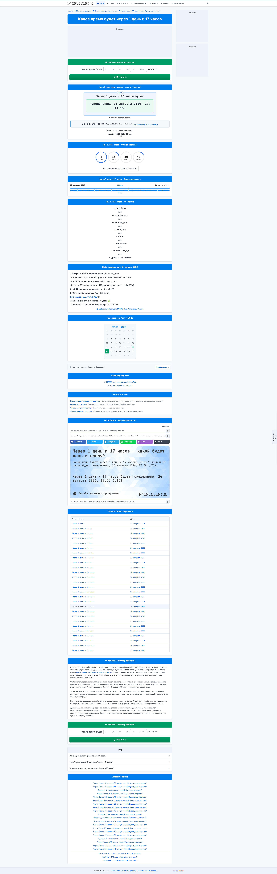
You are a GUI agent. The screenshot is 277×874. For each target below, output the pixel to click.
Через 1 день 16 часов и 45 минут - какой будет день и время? (120, 811)
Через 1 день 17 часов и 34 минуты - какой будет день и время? (120, 828)
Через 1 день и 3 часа (82, 538)
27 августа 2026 (137, 650)
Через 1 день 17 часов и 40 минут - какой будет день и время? (120, 832)
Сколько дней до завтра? (121, 385)
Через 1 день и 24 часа (82, 641)
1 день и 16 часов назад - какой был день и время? (120, 790)
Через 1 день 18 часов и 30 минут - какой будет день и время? (120, 845)
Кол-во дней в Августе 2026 (83, 297)
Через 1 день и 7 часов (82, 558)
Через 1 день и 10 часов (83, 572)
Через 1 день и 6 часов (82, 553)
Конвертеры (121, 3)
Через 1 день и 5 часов (82, 548)
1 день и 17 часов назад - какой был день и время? (120, 814)
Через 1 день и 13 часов (83, 587)
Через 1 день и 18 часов (83, 611)
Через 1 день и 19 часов (83, 616)
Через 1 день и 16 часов (83, 602)
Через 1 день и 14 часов (83, 592)
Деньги (155, 3)
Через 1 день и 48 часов (83, 646)
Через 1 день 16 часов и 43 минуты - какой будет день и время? (120, 807)
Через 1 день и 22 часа (82, 631)
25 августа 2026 (137, 641)
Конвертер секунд (78, 404)
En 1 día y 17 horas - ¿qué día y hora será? (120, 857)
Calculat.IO (97, 871)
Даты (102, 3)
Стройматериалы (140, 3)
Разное (165, 3)
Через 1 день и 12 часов (83, 582)
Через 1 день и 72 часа (82, 650)
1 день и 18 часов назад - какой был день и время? (120, 838)
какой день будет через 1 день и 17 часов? (94, 672)
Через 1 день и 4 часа (82, 543)
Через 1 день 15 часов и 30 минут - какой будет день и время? (120, 783)
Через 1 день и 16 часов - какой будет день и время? (120, 793)
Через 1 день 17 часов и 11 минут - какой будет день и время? (120, 818)
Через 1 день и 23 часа (82, 636)
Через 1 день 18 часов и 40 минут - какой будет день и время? (120, 849)
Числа (111, 3)
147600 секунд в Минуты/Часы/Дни (121, 382)
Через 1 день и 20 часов (83, 621)
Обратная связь (275, 437)
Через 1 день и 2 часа (82, 533)
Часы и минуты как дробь (81, 411)
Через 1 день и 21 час (82, 626)
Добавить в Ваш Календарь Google (121, 309)
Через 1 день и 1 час (82, 529)
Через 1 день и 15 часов (83, 597)
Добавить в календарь (147, 124)
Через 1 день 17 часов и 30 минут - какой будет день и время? (120, 825)
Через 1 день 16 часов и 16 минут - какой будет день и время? (120, 797)
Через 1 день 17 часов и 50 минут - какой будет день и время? (120, 835)
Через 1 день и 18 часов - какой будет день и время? (120, 842)
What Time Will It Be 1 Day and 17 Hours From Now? (120, 853)
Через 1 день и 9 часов (82, 568)
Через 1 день (78, 524)
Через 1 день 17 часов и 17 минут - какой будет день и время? (119, 821)
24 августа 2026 (137, 524)
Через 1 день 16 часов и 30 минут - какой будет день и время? (120, 804)
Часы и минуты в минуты (80, 408)
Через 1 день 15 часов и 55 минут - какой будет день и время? (120, 786)
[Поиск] (207, 3)
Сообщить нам (162, 367)
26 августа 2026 (137, 646)
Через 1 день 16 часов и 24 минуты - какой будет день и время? (120, 800)
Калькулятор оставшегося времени (85, 401)
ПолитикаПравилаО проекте (133, 871)
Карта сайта (115, 871)
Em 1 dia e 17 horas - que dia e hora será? (120, 860)
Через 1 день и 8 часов (82, 563)
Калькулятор (179, 3)
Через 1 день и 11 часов (83, 577)
